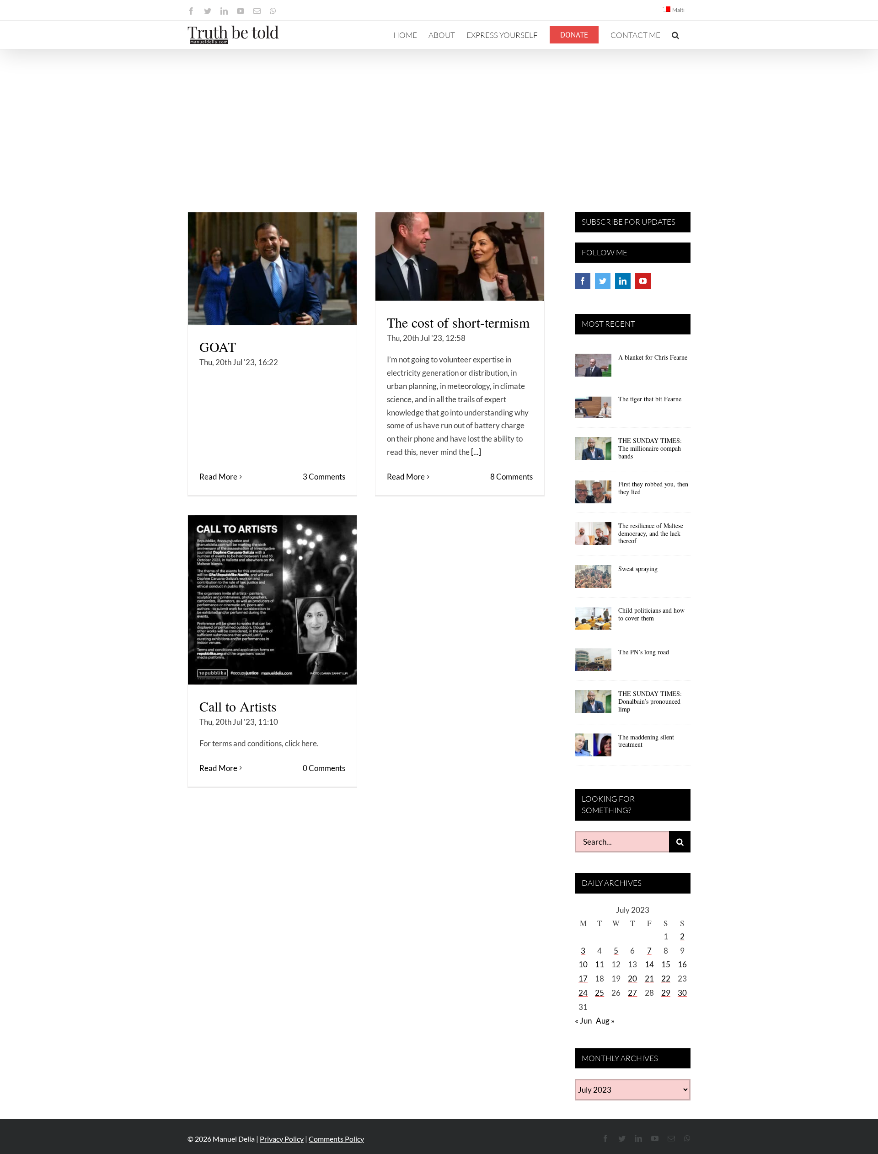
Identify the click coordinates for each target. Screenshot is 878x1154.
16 (682, 964)
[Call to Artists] (272, 600)
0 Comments (324, 768)
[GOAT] (272, 268)
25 (599, 993)
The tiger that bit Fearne (649, 398)
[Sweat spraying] (593, 579)
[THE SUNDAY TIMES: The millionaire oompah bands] (593, 451)
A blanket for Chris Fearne (652, 357)
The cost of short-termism (458, 322)
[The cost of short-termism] (459, 256)
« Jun (583, 1020)
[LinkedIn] (623, 281)
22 (665, 978)
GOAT (217, 346)
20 (632, 978)
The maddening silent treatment (646, 741)
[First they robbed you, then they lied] (593, 495)
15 (665, 964)
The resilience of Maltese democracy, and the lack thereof (650, 533)
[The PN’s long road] (593, 663)
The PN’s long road (643, 651)
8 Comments (511, 476)
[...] (476, 452)
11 (599, 964)
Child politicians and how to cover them (651, 614)
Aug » (605, 1020)
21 (649, 978)
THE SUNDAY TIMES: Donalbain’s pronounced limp (650, 701)
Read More (218, 476)
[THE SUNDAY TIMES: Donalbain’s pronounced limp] (593, 704)
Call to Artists (238, 706)
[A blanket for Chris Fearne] (593, 368)
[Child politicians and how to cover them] (593, 621)
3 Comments (324, 476)
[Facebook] (582, 281)
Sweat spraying (638, 568)
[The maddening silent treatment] (593, 748)
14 (649, 964)
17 (583, 978)
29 (665, 993)
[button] (675, 34)
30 (682, 993)
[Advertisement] (439, 118)
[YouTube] (643, 281)
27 (632, 993)
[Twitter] (602, 281)
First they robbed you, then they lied (653, 488)
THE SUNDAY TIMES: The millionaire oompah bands (650, 448)
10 (583, 964)
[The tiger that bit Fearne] (593, 410)
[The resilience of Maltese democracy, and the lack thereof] (593, 536)
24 (583, 993)
